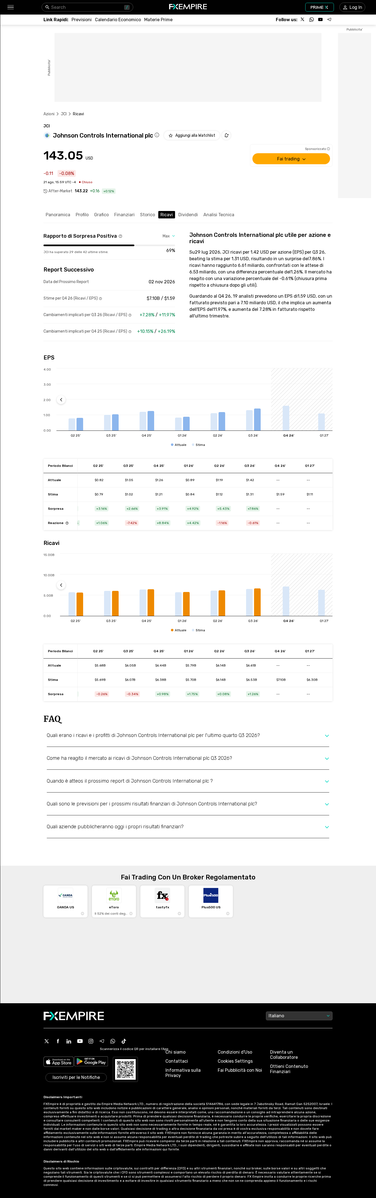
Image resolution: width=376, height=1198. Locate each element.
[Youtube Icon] (80, 1041)
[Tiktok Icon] (124, 1041)
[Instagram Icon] (91, 1041)
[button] (10, 7)
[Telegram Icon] (102, 1041)
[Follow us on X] (302, 19)
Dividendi (188, 214)
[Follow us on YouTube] (320, 19)
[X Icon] (46, 1041)
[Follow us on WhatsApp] (311, 19)
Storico (147, 214)
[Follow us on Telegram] (329, 19)
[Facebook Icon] (58, 1041)
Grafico (101, 214)
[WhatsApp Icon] (113, 1041)
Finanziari (124, 214)
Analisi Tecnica (218, 214)
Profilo (82, 214)
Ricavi (166, 214)
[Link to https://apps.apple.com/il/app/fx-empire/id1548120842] (58, 1062)
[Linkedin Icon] (69, 1041)
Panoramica (58, 214)
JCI (64, 114)
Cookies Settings (235, 1061)
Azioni (49, 114)
